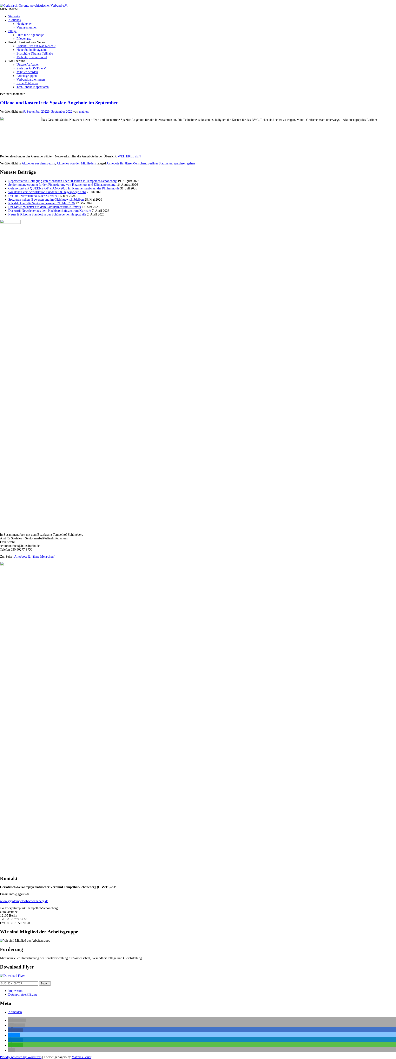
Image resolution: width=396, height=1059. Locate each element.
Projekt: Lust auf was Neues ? (35, 46)
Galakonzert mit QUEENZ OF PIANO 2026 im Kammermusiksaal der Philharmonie (63, 188)
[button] (10, 9)
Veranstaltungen (26, 27)
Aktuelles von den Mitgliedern (76, 163)
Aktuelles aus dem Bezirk (38, 163)
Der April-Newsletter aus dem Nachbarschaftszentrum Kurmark (49, 210)
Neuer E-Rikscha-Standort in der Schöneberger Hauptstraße (47, 214)
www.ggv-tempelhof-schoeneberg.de (24, 901)
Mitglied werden (27, 72)
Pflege (12, 31)
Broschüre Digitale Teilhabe (34, 53)
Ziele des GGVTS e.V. (31, 68)
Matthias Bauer (81, 1057)
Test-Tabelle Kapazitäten (32, 87)
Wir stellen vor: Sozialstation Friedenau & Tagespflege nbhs (47, 192)
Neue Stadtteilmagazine (31, 49)
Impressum (15, 990)
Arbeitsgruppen (26, 75)
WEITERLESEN (131, 156)
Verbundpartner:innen (30, 79)
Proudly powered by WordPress (20, 1057)
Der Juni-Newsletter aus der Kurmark (32, 196)
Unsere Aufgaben (27, 64)
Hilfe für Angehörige (30, 35)
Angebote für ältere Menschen (126, 163)
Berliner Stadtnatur (159, 163)
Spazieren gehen (184, 163)
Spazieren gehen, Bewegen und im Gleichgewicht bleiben (46, 199)
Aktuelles (14, 20)
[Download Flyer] (12, 975)
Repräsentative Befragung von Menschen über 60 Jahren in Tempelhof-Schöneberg (62, 181)
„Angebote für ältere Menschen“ (34, 556)
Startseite (14, 16)
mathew (84, 111)
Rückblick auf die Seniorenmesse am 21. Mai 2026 (41, 203)
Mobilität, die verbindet (31, 57)
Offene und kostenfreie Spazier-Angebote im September (59, 102)
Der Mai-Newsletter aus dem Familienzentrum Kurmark (44, 207)
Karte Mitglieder (27, 83)
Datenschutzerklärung (22, 994)
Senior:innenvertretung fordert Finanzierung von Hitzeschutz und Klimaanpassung (62, 184)
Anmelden (15, 1012)
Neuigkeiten (24, 23)
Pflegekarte (23, 38)
